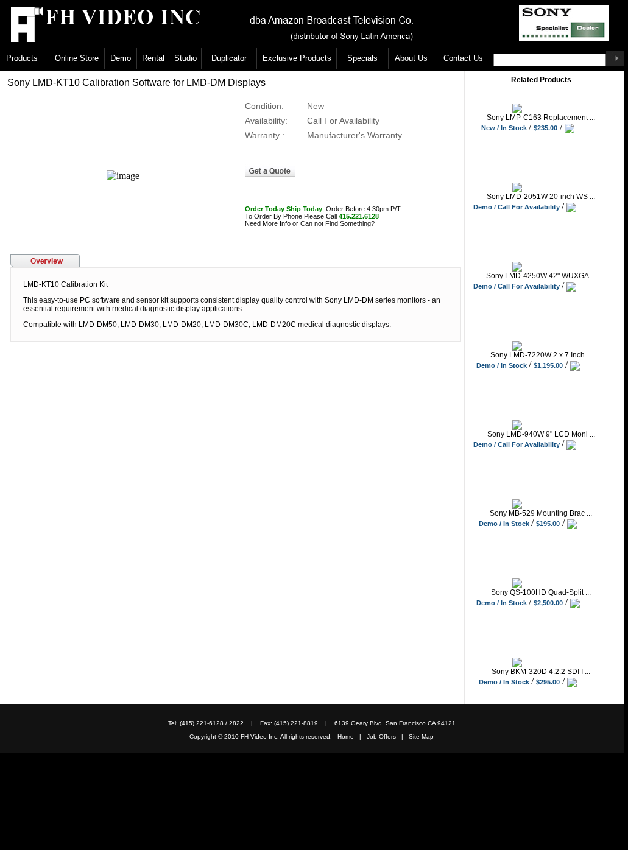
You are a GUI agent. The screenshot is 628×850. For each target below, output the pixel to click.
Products (22, 58)
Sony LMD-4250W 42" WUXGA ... (541, 276)
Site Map (421, 736)
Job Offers (384, 736)
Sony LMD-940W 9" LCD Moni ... (541, 434)
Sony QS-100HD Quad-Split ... (541, 592)
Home (348, 736)
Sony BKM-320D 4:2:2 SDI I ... (541, 671)
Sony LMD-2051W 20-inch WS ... (541, 196)
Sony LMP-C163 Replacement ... (541, 117)
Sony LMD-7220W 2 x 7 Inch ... (541, 355)
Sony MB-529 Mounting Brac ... (541, 513)
